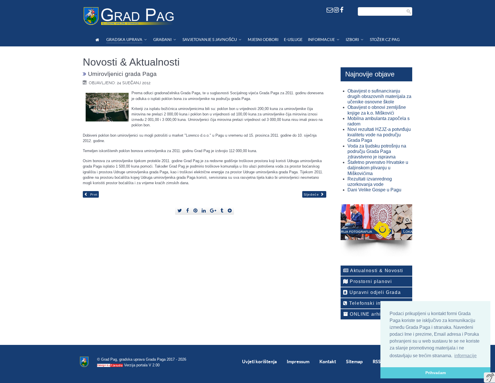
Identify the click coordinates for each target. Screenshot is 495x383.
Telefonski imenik (370, 303)
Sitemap (354, 361)
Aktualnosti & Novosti (376, 270)
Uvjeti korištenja (259, 361)
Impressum (298, 361)
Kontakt (327, 361)
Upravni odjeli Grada (374, 292)
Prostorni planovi (370, 281)
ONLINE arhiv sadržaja (377, 314)
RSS (377, 361)
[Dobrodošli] (98, 39)
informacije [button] (465, 355)
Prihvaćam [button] (435, 372)
